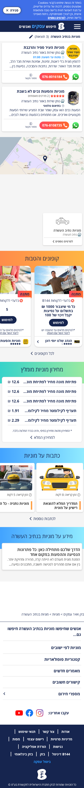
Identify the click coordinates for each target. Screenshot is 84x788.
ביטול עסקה (42, 761)
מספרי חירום (69, 693)
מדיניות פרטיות (61, 739)
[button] (62, 52)
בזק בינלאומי (23, 754)
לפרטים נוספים (57, 18)
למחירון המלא (44, 437)
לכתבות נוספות (44, 518)
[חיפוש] (31, 36)
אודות (65, 731)
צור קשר (48, 731)
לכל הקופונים (44, 353)
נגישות (58, 746)
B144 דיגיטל (61, 754)
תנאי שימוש (26, 731)
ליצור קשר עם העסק (58, 333)
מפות (16, 739)
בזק (42, 754)
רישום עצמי (35, 739)
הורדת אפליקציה (34, 746)
